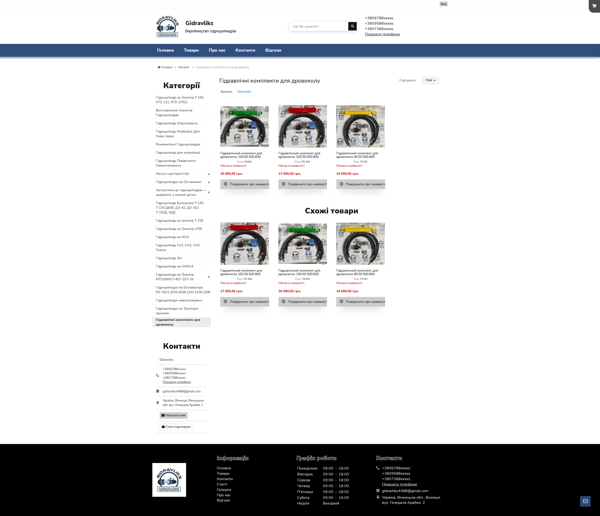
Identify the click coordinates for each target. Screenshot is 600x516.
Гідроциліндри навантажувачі (179, 300)
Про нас (217, 50)
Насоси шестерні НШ (172, 173)
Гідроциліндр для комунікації (178, 152)
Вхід (443, 4)
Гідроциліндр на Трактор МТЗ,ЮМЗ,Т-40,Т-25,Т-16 (175, 276)
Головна (165, 50)
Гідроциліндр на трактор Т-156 (179, 220)
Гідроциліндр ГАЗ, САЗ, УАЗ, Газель (178, 247)
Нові (429, 80)
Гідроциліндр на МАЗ (172, 237)
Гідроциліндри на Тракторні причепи (177, 310)
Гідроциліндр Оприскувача (177, 123)
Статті (222, 484)
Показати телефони (382, 34)
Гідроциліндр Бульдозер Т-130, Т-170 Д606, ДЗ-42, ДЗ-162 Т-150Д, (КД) (180, 208)
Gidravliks (244, 92)
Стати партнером (178, 427)
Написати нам (175, 415)
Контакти (245, 50)
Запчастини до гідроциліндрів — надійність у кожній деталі (181, 192)
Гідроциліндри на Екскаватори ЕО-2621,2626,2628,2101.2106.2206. (183, 289)
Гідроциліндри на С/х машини (178, 182)
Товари (191, 50)
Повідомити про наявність (248, 184)
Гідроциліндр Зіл (169, 258)
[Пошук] (352, 26)
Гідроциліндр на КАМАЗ (174, 266)
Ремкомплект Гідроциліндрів (178, 144)
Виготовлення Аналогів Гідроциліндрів (174, 112)
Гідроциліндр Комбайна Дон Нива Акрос (178, 133)
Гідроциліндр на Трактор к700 (179, 229)
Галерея (224, 489)
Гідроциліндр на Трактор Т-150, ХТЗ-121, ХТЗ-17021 (180, 99)
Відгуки (273, 50)
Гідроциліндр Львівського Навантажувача (176, 163)
